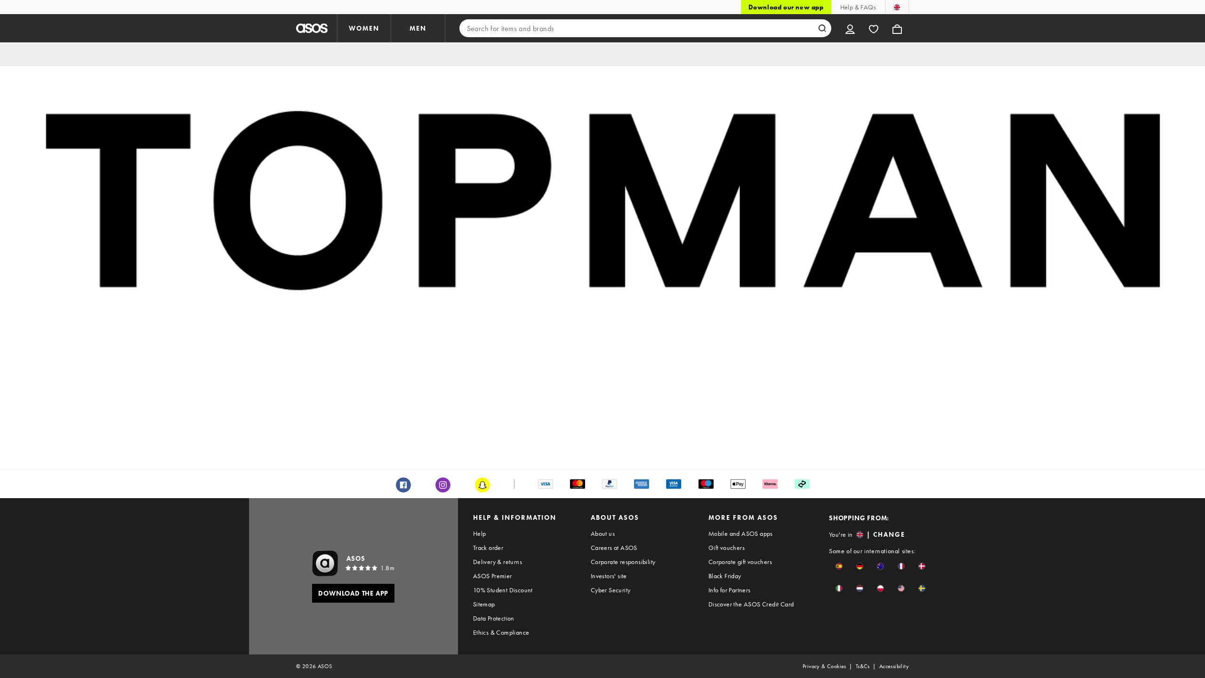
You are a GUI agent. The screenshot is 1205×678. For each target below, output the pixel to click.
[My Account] (850, 28)
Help (479, 533)
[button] (839, 566)
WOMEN (364, 28)
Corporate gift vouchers (740, 561)
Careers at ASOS (614, 547)
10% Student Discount (503, 590)
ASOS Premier (492, 576)
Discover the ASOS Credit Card (751, 604)
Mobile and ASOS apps (740, 533)
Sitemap (484, 604)
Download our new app (786, 7)
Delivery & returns (497, 561)
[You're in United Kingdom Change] (896, 7)
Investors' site (609, 576)
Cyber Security (611, 590)
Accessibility (894, 666)
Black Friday (724, 576)
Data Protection (493, 618)
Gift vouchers (726, 547)
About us (603, 533)
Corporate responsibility (623, 561)
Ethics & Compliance (501, 632)
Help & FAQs (858, 7)
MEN (418, 28)
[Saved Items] (873, 28)
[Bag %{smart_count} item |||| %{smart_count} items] (897, 28)
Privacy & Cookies (824, 666)
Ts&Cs (863, 666)
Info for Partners (729, 590)
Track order (488, 547)
